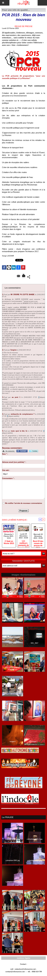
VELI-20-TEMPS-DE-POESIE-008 (12, 907)
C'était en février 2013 (9, 542)
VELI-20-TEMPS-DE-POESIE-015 (12, 669)
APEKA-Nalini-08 (12, 717)
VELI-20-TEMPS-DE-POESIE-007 (12, 928)
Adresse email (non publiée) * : (14, 462)
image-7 (34, 741)
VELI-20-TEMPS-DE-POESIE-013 (34, 907)
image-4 (12, 741)
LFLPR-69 (12, 594)
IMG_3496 (12, 643)
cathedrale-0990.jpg (13, 839)
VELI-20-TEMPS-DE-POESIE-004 (34, 928)
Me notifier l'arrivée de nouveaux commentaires (23, 503)
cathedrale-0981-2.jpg (34, 839)
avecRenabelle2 (12, 618)
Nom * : (5, 454)
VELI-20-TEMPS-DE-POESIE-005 (12, 950)
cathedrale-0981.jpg (13, 882)
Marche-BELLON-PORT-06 (12, 692)
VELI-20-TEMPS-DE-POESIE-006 (34, 669)
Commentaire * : (8, 478)
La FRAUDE (7, 817)
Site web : (6, 470)
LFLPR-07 (34, 594)
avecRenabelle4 (34, 618)
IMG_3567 (34, 643)
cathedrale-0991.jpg (34, 860)
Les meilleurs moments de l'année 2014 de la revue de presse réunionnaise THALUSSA (23, 543)
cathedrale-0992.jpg (13, 860)
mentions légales (23, 958)
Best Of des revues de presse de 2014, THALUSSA (38, 543)
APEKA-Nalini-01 (34, 717)
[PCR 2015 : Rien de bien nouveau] (23, 49)
